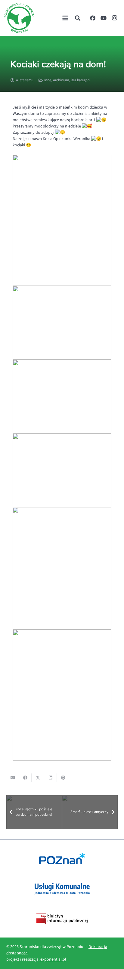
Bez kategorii (81, 80)
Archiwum (61, 80)
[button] (65, 18)
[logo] (19, 18)
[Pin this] (63, 777)
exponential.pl (53, 959)
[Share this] (25, 777)
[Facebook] (92, 18)
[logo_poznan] (62, 859)
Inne (47, 80)
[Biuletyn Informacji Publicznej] (62, 919)
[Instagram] (114, 18)
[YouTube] (103, 18)
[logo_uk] (62, 889)
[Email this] (12, 777)
